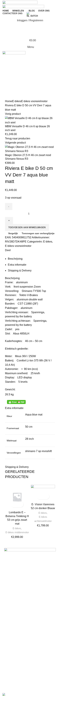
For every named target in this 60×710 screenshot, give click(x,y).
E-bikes (17, 528)
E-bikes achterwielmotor (43, 518)
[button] (14, 504)
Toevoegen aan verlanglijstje (20, 504)
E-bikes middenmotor (17, 532)
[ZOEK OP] (55, 12)
